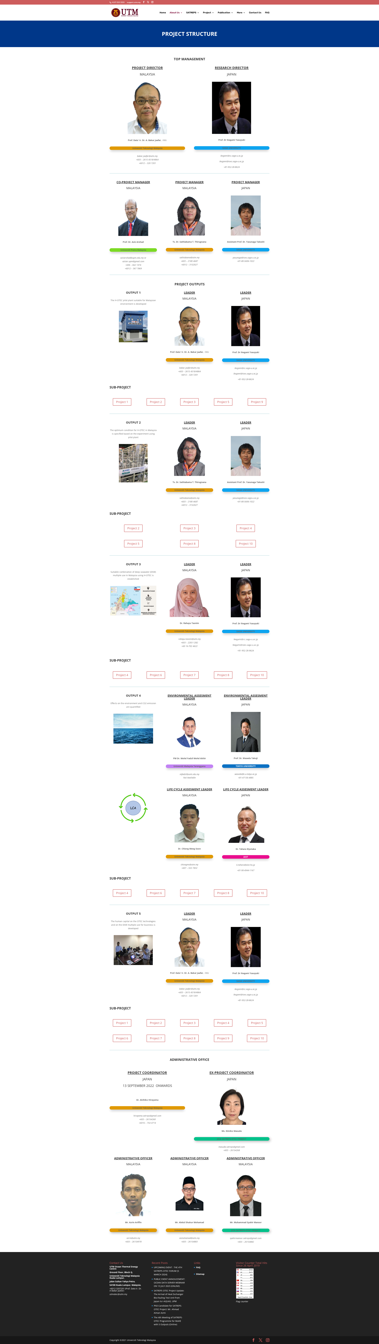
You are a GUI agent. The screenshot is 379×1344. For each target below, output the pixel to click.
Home (163, 13)
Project (207, 13)
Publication (224, 13)
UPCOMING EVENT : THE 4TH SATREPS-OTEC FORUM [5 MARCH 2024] (168, 1271)
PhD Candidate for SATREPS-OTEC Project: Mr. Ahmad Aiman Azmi (168, 1309)
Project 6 (156, 675)
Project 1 (122, 402)
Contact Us (255, 13)
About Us (175, 13)
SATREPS (191, 13)
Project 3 (189, 402)
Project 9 (257, 402)
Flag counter (242, 1301)
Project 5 (223, 402)
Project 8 (189, 544)
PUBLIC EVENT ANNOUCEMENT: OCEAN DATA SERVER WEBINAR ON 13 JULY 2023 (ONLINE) (169, 1283)
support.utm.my (133, 2)
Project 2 (156, 402)
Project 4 (246, 528)
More (239, 13)
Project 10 (246, 544)
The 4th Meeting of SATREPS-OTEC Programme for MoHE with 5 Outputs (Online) (168, 1321)
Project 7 (189, 675)
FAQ (267, 13)
